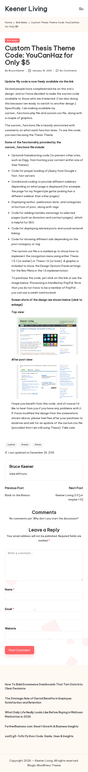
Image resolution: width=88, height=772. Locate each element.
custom (11, 444)
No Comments (68, 70)
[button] (18, 474)
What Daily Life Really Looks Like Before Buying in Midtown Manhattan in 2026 (44, 714)
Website (10, 628)
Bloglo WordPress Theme (44, 765)
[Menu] (81, 9)
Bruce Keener (21, 466)
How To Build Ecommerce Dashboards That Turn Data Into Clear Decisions (44, 686)
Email (9, 609)
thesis (38, 444)
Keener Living (26, 8)
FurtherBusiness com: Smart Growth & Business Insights (41, 726)
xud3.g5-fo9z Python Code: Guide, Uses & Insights (39, 736)
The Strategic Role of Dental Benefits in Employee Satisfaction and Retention (38, 700)
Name (10, 589)
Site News (12, 40)
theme (24, 444)
